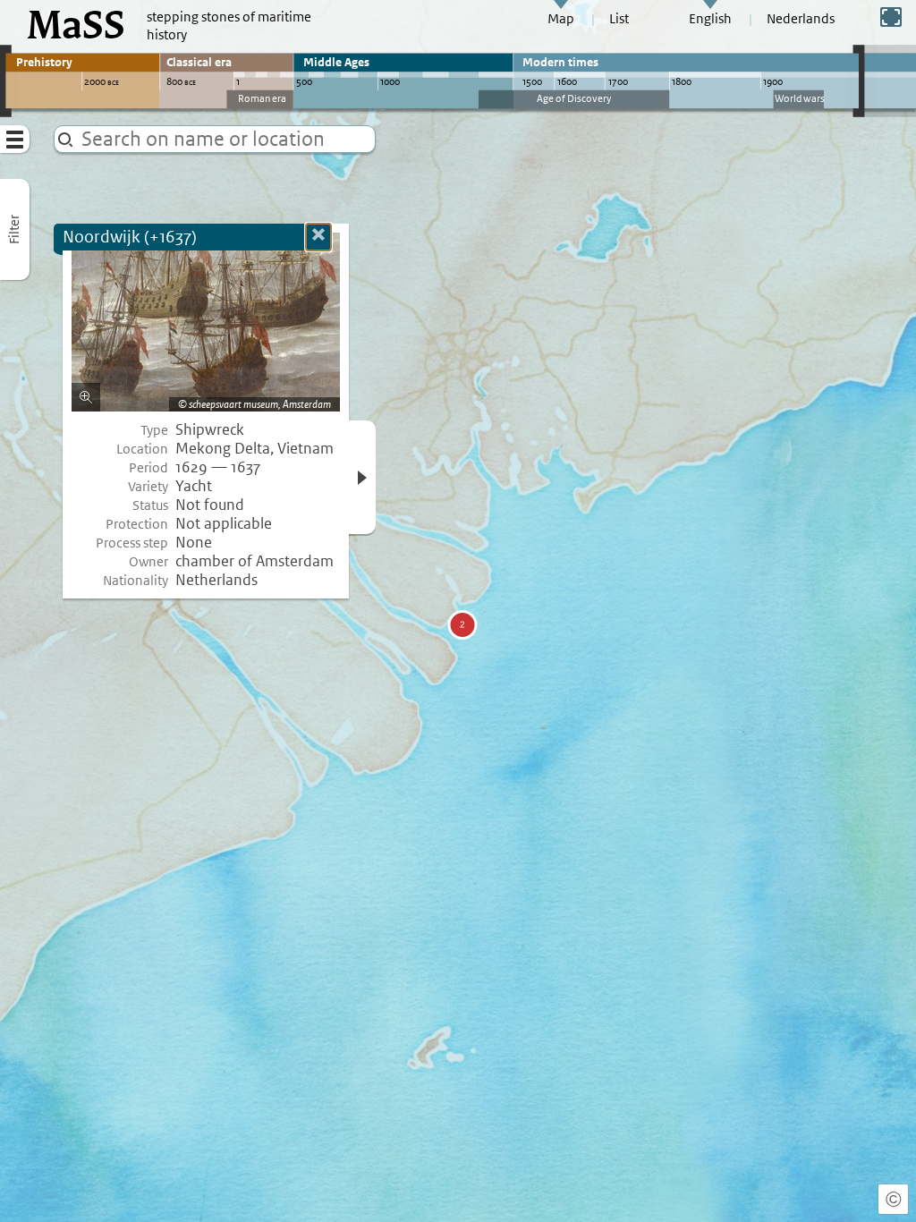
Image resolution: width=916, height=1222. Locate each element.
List (619, 19)
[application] (458, 611)
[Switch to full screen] (891, 17)
